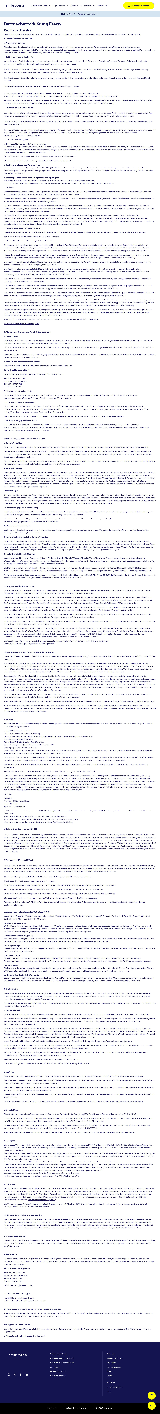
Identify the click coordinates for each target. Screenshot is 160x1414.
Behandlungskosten (57, 1376)
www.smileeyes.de (49, 113)
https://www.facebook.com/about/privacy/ (113, 1041)
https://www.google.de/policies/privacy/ (137, 701)
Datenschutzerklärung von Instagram (63, 1173)
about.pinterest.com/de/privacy (41, 1199)
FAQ (108, 1391)
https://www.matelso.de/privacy (77, 846)
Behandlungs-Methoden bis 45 (62, 1358)
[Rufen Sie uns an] (152, 1406)
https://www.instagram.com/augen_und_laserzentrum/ (59, 1153)
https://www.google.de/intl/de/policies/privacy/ (114, 1132)
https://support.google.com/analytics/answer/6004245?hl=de (31, 521)
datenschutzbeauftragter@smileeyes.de (28, 1336)
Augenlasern (55, 1367)
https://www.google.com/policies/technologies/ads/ (32, 644)
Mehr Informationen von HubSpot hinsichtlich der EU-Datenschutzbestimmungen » (41, 819)
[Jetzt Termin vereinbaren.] (152, 1396)
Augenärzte (111, 1363)
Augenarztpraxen (114, 1367)
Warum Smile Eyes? (114, 1358)
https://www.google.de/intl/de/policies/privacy (123, 1101)
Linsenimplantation (57, 1371)
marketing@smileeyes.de (21, 391)
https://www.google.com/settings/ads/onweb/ (40, 624)
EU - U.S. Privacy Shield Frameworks (55, 811)
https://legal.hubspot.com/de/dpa (34, 790)
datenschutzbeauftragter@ (22, 1301)
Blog (109, 1371)
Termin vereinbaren (140, 5)
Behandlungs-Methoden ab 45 (62, 1363)
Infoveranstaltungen (115, 1387)
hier (71, 822)
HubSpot (54, 724)
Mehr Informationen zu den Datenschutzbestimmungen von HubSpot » (35, 816)
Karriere (110, 1376)
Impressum (52, 1408)
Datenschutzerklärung (76, 1408)
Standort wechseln (86, 14)
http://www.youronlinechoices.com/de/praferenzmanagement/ (43, 1055)
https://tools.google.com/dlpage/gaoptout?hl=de (91, 503)
